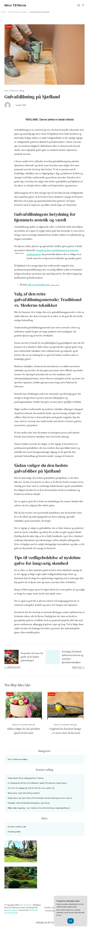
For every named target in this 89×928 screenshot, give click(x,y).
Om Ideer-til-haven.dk (17, 826)
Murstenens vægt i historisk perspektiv (24, 793)
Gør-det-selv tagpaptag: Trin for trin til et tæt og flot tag (31, 788)
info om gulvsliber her (39, 284)
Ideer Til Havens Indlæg (14, 91)
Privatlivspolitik (14, 831)
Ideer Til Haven (15, 5)
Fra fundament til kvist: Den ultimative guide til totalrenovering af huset (37, 783)
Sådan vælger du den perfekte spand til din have (23, 731)
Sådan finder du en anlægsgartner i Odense (26, 778)
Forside (47, 907)
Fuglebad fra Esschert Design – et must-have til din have (65, 731)
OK (70, 920)
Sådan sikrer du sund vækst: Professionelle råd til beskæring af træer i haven (40, 798)
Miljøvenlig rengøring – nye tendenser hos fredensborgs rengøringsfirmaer (39, 808)
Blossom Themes (11, 910)
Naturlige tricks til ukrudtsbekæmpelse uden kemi (28, 803)
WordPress (33, 910)
